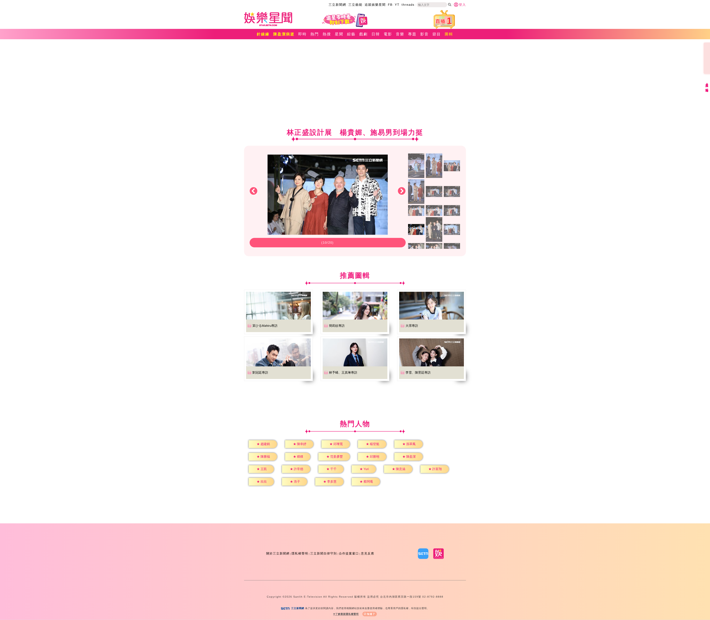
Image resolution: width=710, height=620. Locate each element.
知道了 (371, 614)
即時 (302, 34)
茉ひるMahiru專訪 (265, 325)
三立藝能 (355, 4)
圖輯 (449, 34)
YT (397, 4)
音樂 (400, 34)
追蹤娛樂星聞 (375, 4)
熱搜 (327, 34)
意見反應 (367, 553)
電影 (388, 34)
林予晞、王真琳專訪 (343, 372)
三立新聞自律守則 (323, 553)
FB (390, 4)
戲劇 (363, 34)
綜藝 (351, 34)
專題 (412, 34)
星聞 (339, 34)
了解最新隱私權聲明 (347, 614)
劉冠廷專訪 (260, 372)
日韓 (375, 34)
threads (408, 4)
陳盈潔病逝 (284, 34)
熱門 (314, 34)
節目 (436, 34)
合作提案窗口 (349, 553)
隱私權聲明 (300, 553)
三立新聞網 (337, 4)
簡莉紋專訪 (337, 325)
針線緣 (263, 34)
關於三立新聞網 (278, 553)
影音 (424, 34)
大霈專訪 (411, 325)
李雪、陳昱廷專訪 (418, 372)
